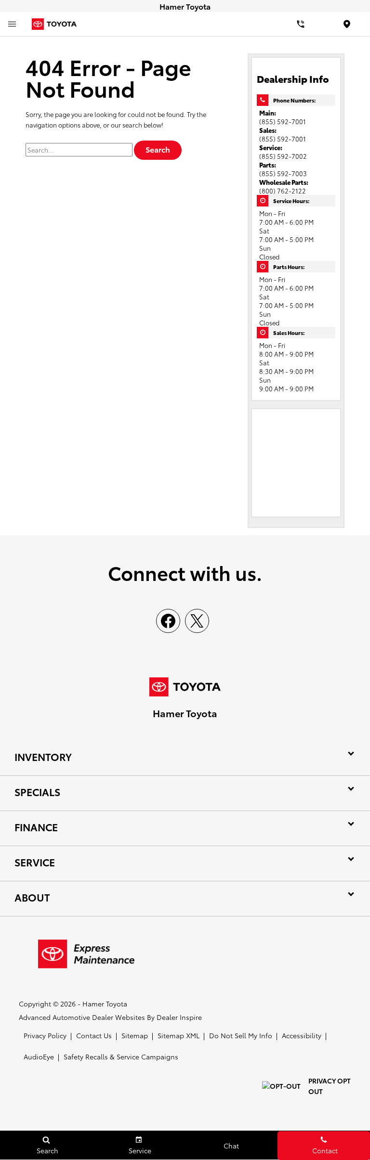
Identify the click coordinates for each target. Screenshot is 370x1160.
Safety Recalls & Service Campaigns (121, 1056)
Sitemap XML (178, 1035)
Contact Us (94, 1035)
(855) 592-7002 (283, 156)
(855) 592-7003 (283, 173)
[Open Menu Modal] (12, 24)
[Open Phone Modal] (301, 24)
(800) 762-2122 (282, 190)
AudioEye (39, 1056)
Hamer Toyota (104, 1003)
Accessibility (301, 1035)
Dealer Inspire (179, 1017)
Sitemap (134, 1035)
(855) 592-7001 (282, 121)
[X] (197, 621)
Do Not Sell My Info (240, 1035)
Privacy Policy (45, 1035)
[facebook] (168, 621)
